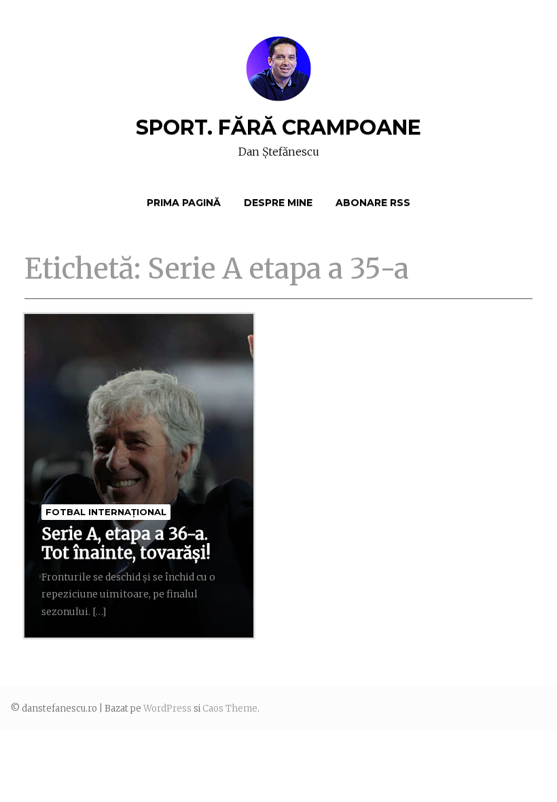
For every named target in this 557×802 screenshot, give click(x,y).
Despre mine (278, 202)
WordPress (167, 708)
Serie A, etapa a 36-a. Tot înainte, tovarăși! (126, 543)
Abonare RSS (373, 202)
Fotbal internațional (106, 511)
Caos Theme (229, 708)
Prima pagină (184, 202)
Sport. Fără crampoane (278, 127)
